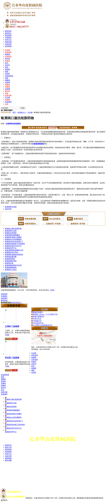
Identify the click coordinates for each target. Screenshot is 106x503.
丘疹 (6, 104)
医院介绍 (8, 447)
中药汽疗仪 (37, 318)
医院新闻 (8, 35)
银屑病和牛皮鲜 (11, 207)
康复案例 (8, 458)
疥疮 (6, 67)
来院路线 (8, 46)
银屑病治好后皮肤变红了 (14, 241)
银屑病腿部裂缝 (11, 267)
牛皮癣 (7, 50)
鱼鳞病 (7, 54)
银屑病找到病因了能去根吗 (15, 244)
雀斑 (6, 71)
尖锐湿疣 (8, 56)
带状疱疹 (8, 52)
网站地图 (8, 460)
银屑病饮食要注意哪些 (13, 237)
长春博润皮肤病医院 (13, 123)
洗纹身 (7, 82)
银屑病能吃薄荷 (11, 261)
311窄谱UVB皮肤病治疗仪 (42, 325)
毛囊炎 (7, 84)
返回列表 (8, 209)
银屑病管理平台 (11, 248)
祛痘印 (7, 65)
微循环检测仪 (38, 312)
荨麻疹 (7, 87)
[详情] (52, 290)
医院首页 (8, 31)
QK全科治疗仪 (38, 323)
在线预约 (4, 298)
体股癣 (7, 100)
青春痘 (7, 61)
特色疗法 (8, 40)
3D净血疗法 (37, 321)
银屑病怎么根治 (11, 269)
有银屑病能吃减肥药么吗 (14, 250)
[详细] (7, 335)
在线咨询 (8, 44)
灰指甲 (7, 74)
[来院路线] (44, 329)
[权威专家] (14, 307)
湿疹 (6, 78)
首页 (14, 112)
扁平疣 (7, 91)
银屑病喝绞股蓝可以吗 (13, 265)
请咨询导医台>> (17, 302)
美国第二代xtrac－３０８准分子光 (45, 314)
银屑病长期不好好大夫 (13, 246)
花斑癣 (7, 89)
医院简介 (8, 33)
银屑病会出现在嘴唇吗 (13, 239)
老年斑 (7, 58)
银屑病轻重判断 (11, 257)
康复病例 (8, 42)
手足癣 (7, 97)
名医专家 (8, 456)
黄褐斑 (7, 69)
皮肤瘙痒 (8, 102)
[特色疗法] (44, 310)
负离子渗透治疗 (38, 316)
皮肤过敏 (8, 95)
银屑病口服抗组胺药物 (13, 228)
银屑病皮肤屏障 (11, 233)
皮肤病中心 (21, 112)
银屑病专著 (9, 263)
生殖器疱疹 (9, 76)
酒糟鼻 (7, 80)
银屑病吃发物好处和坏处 (14, 254)
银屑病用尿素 (10, 259)
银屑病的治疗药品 (11, 252)
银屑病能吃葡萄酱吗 (12, 235)
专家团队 (8, 37)
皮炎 (6, 93)
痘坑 (6, 63)
